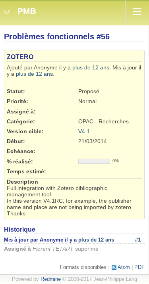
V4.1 (84, 131)
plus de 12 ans (90, 67)
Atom (124, 267)
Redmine (51, 279)
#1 (138, 240)
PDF (139, 267)
